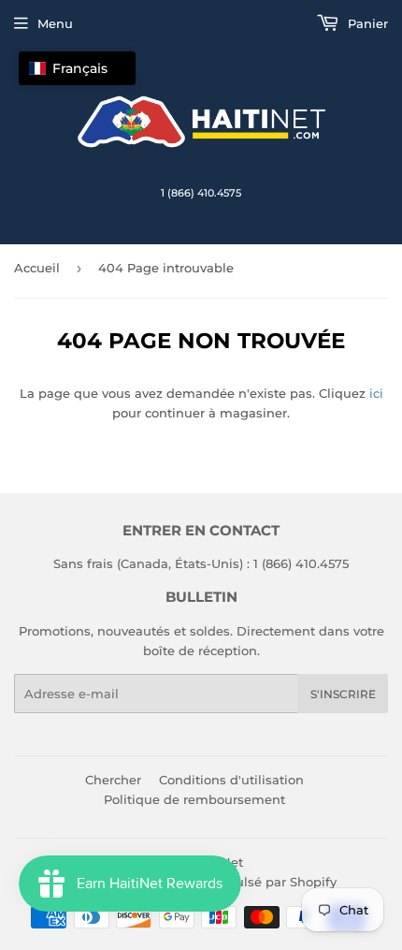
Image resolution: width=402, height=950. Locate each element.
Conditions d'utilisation (231, 779)
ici (376, 393)
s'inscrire (343, 694)
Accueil (37, 267)
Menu (55, 23)
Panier (366, 23)
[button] (77, 68)
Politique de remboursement (194, 799)
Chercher (113, 779)
